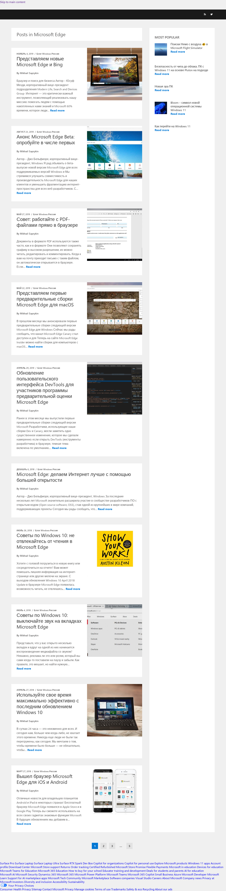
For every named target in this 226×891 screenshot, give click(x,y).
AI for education (194, 870)
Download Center (19, 867)
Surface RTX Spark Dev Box (76, 863)
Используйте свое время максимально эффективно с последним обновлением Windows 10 (48, 703)
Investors (17, 882)
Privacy (69, 889)
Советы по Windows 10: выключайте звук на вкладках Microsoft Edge (49, 621)
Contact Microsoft (53, 889)
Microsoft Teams (117, 874)
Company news (192, 878)
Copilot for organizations (108, 863)
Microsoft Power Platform (90, 874)
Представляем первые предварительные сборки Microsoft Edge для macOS (45, 299)
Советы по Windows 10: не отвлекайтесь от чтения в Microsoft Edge (46, 541)
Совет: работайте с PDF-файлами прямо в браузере (47, 222)
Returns (65, 867)
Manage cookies (84, 889)
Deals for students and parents (165, 870)
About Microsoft (172, 878)
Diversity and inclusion (38, 882)
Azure (177, 874)
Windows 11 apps (199, 863)
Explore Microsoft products (170, 863)
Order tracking (80, 867)
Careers (157, 878)
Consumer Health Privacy (15, 889)
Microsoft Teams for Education (18, 870)
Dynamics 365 (47, 874)
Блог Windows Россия (48, 53)
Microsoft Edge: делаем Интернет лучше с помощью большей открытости (74, 477)
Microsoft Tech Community (64, 878)
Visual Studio (143, 878)
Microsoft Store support (45, 867)
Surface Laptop (24, 863)
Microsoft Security (27, 874)
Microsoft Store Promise (131, 867)
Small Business (164, 874)
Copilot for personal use (139, 863)
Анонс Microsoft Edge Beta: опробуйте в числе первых (46, 139)
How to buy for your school (85, 870)
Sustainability (76, 882)
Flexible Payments (157, 867)
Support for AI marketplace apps (27, 878)
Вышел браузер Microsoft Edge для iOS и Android (44, 779)
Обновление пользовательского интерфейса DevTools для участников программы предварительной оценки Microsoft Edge (45, 387)
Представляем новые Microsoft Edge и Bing (40, 61)
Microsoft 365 (65, 874)
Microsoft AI (7, 874)
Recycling (148, 889)
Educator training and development (124, 870)
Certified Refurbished (102, 867)
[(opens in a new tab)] (114, 234)
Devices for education (210, 867)
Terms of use (103, 889)
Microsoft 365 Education (53, 870)
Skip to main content (12, 2)
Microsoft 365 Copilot (141, 874)
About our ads (163, 889)
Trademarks (118, 889)
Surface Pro (7, 863)
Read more (57, 110)
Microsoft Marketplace (95, 878)
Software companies (122, 878)
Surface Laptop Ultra (46, 863)
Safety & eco (134, 889)
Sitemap (37, 889)
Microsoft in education (182, 867)
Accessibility (60, 882)
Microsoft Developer (194, 874)
